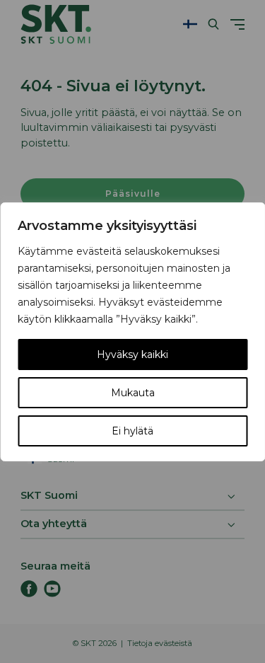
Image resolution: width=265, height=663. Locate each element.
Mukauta (133, 392)
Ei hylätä (132, 431)
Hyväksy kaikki (132, 354)
